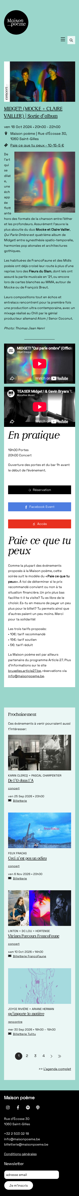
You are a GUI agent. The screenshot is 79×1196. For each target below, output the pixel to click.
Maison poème (19, 1098)
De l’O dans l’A (21, 781)
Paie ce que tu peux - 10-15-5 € (37, 145)
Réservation (42, 490)
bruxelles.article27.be (24, 671)
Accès (42, 524)
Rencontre (15, 1022)
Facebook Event (41, 507)
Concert (14, 788)
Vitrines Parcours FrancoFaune (33, 936)
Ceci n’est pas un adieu (27, 858)
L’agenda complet (57, 1069)
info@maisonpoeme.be (26, 676)
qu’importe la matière (26, 1014)
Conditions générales (20, 1154)
